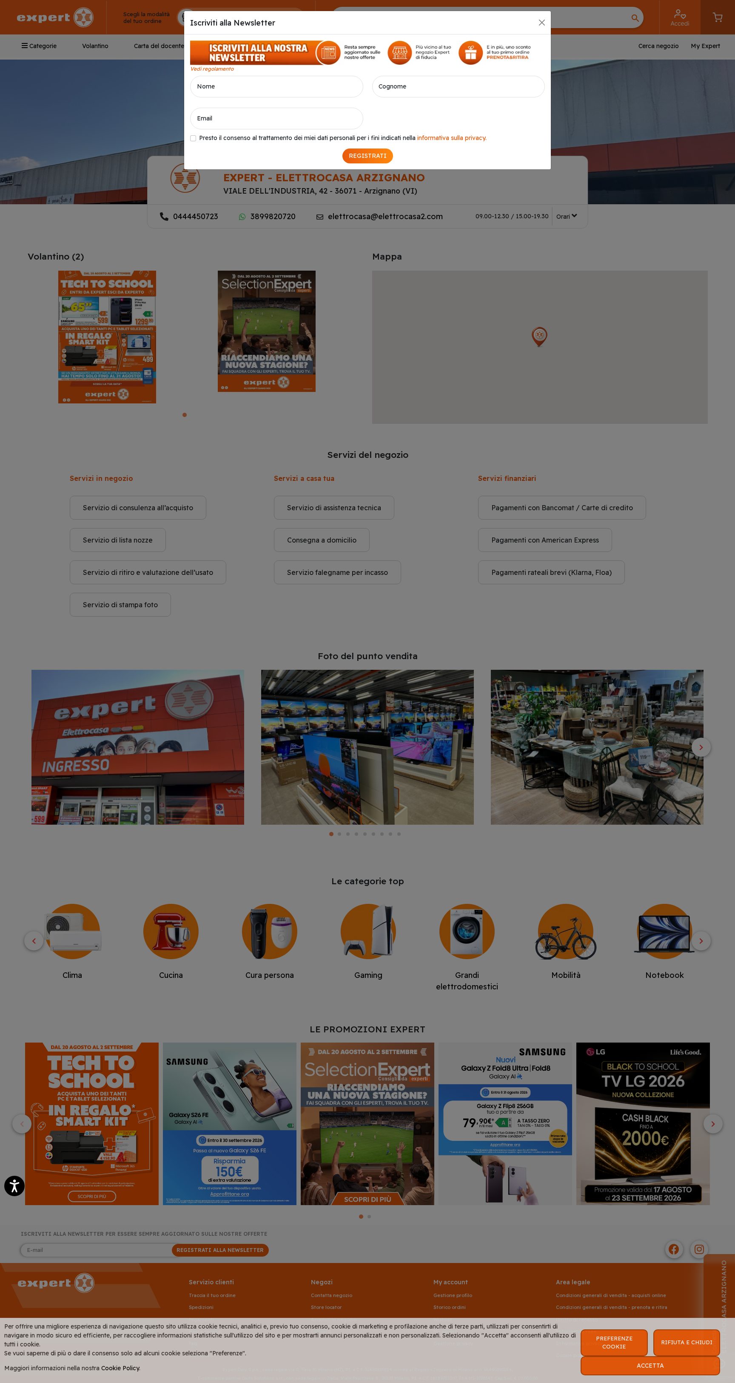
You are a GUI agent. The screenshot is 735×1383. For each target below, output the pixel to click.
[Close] (542, 23)
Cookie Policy (120, 1368)
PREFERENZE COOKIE (614, 1342)
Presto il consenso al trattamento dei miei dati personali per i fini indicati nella (343, 138)
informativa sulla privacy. (452, 138)
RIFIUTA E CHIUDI (686, 1342)
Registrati (368, 156)
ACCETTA (650, 1365)
